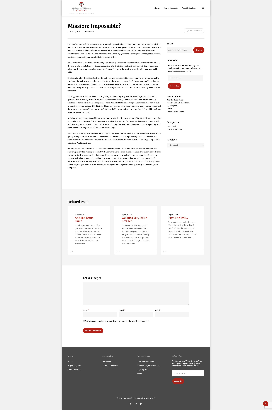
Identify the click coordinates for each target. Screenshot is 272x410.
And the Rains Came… (175, 100)
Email (122, 310)
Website (158, 310)
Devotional (89, 32)
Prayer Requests (74, 366)
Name (86, 310)
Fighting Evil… (173, 106)
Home (70, 362)
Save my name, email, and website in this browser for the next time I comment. (117, 321)
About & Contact (74, 370)
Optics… (170, 109)
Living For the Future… (176, 112)
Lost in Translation (174, 129)
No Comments (196, 31)
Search (199, 50)
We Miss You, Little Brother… (178, 103)
